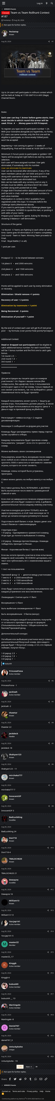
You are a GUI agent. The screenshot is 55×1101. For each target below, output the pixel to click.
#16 (52, 973)
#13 (52, 910)
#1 (53, 41)
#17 (52, 994)
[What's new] (46, 3)
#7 (53, 785)
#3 (53, 701)
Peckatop (7, 20)
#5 (53, 743)
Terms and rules (18, 1091)
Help (41, 1091)
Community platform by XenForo (23, 1099)
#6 (53, 764)
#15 (52, 952)
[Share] (49, 41)
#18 (52, 1015)
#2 (53, 681)
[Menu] (4, 3)
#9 (53, 827)
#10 (52, 848)
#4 (53, 722)
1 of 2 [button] (20, 1066)
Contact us (6, 1091)
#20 (52, 1056)
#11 (52, 869)
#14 (52, 931)
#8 (53, 806)
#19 (52, 1035)
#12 (52, 889)
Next (28, 1066)
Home (47, 1091)
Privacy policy (32, 1091)
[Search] (51, 3)
